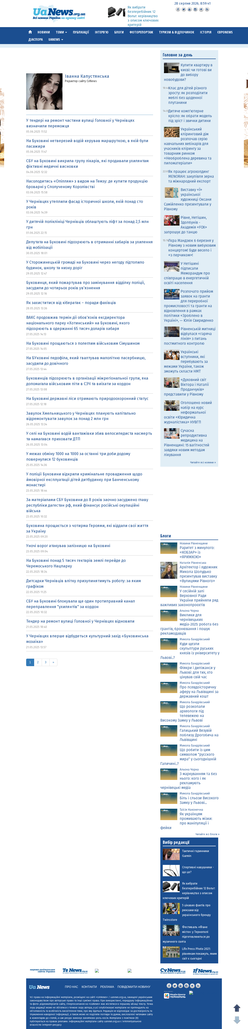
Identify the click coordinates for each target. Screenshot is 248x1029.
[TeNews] (75, 971)
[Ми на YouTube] (189, 9)
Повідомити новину (133, 987)
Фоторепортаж (141, 32)
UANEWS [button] (54, 39)
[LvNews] (130, 970)
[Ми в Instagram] (195, 9)
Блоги (119, 32)
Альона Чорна (189, 610)
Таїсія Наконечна (191, 809)
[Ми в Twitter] (183, 9)
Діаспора (35, 39)
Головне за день (178, 55)
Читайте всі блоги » (207, 834)
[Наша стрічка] (207, 9)
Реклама (107, 987)
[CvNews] (173, 971)
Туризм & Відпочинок (176, 32)
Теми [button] (60, 32)
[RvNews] (97, 970)
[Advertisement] (102, 61)
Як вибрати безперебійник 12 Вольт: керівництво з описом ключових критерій (143, 16)
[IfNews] (205, 971)
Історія (205, 32)
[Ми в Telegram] (201, 9)
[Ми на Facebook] (178, 9)
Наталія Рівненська (193, 562)
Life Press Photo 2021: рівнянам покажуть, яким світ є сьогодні (199, 953)
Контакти (89, 987)
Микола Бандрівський (195, 639)
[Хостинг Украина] (203, 993)
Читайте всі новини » (203, 462)
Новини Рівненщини (194, 543)
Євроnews (225, 32)
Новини (44, 32)
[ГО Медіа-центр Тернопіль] (175, 994)
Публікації (81, 32)
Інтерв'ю (101, 32)
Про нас (71, 987)
